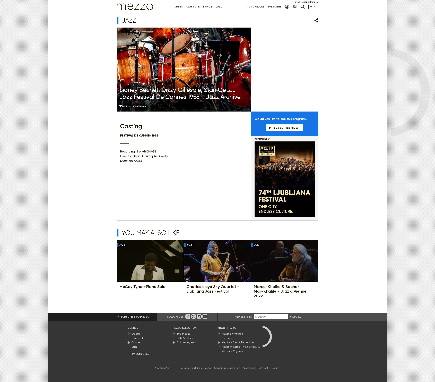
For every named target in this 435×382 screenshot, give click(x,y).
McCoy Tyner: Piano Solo (142, 286)
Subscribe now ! (287, 128)
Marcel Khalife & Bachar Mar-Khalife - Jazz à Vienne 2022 (280, 291)
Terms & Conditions (191, 368)
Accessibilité (249, 368)
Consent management (227, 368)
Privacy (208, 368)
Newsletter (243, 316)
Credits (275, 368)
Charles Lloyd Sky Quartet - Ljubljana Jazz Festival (212, 289)
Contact (263, 368)
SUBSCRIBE (295, 317)
